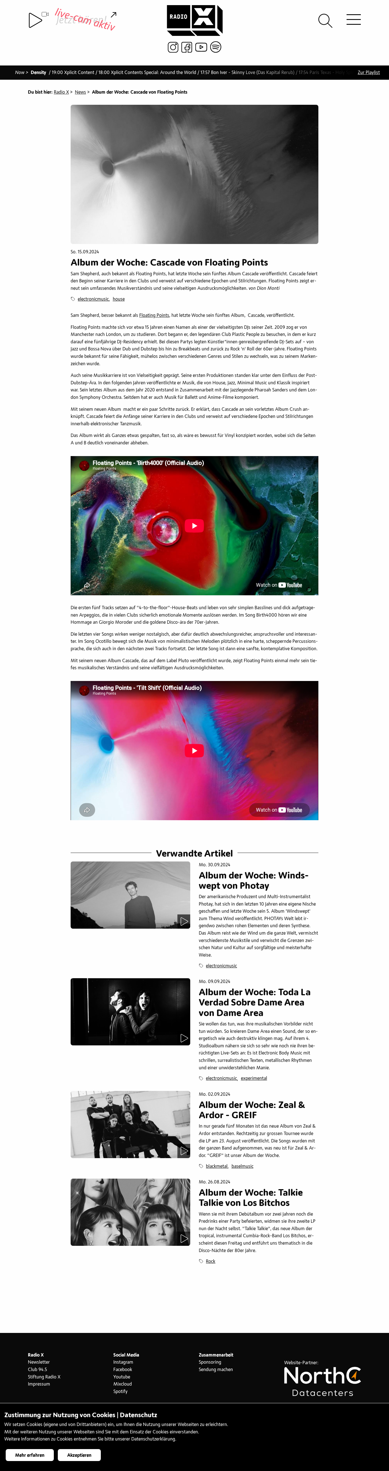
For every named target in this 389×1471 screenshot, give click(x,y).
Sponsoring (210, 1362)
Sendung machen (216, 1369)
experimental (254, 1078)
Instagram (123, 1362)
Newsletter (39, 1362)
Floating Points (154, 315)
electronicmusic (93, 299)
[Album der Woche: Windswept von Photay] (130, 895)
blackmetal (217, 1166)
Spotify (120, 1391)
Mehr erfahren (29, 1455)
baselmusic (242, 1166)
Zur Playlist (369, 72)
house (119, 299)
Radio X (61, 92)
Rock (210, 1261)
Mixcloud (122, 1384)
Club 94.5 (37, 1369)
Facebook (122, 1369)
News (80, 92)
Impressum (39, 1384)
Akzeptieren (79, 1455)
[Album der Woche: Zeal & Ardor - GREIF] (130, 1124)
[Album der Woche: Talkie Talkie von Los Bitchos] (130, 1212)
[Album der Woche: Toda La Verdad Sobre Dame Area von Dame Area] (130, 1011)
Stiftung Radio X (44, 1377)
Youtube (121, 1377)
